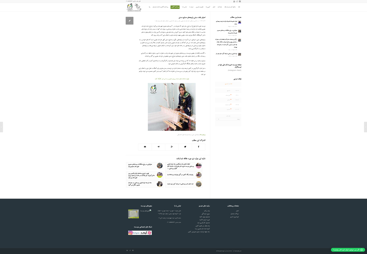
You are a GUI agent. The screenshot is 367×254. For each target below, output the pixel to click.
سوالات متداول (235, 214)
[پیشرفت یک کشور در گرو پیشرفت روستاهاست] (365, 127)
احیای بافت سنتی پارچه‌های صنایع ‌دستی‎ (192, 18)
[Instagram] (239, 1)
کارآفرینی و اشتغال (170, 21)
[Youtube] (234, 1)
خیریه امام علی (222, 251)
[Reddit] (237, 1)
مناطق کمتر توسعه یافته (160, 21)
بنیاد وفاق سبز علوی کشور (202, 226)
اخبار (237, 211)
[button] (348, 250)
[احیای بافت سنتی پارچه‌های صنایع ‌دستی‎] (129, 21)
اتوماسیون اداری (234, 217)
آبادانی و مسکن (193, 21)
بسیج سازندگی (206, 214)
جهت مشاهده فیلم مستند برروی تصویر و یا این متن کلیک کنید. (171, 79)
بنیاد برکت (207, 211)
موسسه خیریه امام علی (182, 135)
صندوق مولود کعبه (204, 217)
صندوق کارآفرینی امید (203, 223)
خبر (179, 21)
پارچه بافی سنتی (196, 135)
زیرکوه (176, 21)
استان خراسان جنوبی (185, 21)
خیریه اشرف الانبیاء (204, 220)
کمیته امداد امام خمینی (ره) (202, 229)
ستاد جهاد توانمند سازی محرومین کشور (199, 232)
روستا (190, 135)
